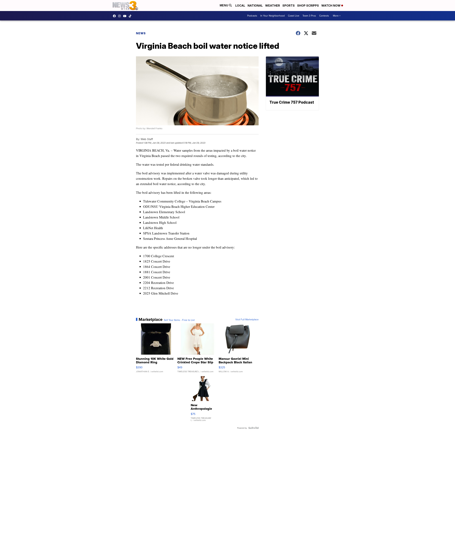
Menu (224, 5)
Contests (324, 15)
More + (337, 15)
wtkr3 (120, 16)
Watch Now (331, 5)
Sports (288, 5)
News (141, 33)
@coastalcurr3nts (131, 16)
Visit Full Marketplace (247, 319)
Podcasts (252, 15)
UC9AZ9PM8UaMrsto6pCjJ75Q (125, 16)
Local (240, 5)
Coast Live (293, 15)
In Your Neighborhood (272, 15)
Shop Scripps (308, 5)
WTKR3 (115, 16)
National (255, 5)
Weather (272, 5)
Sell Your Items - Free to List (179, 320)
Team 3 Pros (309, 15)
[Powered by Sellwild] (253, 428)
